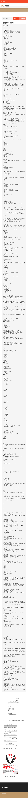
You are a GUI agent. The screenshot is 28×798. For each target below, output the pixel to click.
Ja (5, 5)
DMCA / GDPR (11, 796)
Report (16, 18)
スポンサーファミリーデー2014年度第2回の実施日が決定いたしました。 (13, 720)
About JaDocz (4, 796)
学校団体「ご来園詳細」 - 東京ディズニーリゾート (10, 748)
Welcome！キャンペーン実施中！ (10, 776)
